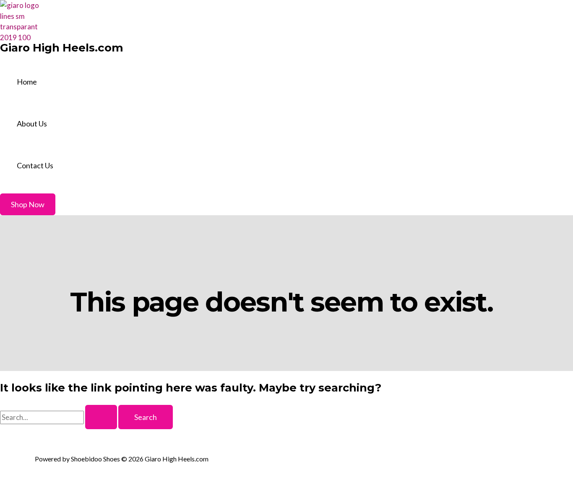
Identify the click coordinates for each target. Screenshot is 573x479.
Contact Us (35, 165)
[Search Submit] (101, 417)
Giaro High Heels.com (61, 47)
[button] (27, 204)
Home (27, 81)
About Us (32, 123)
